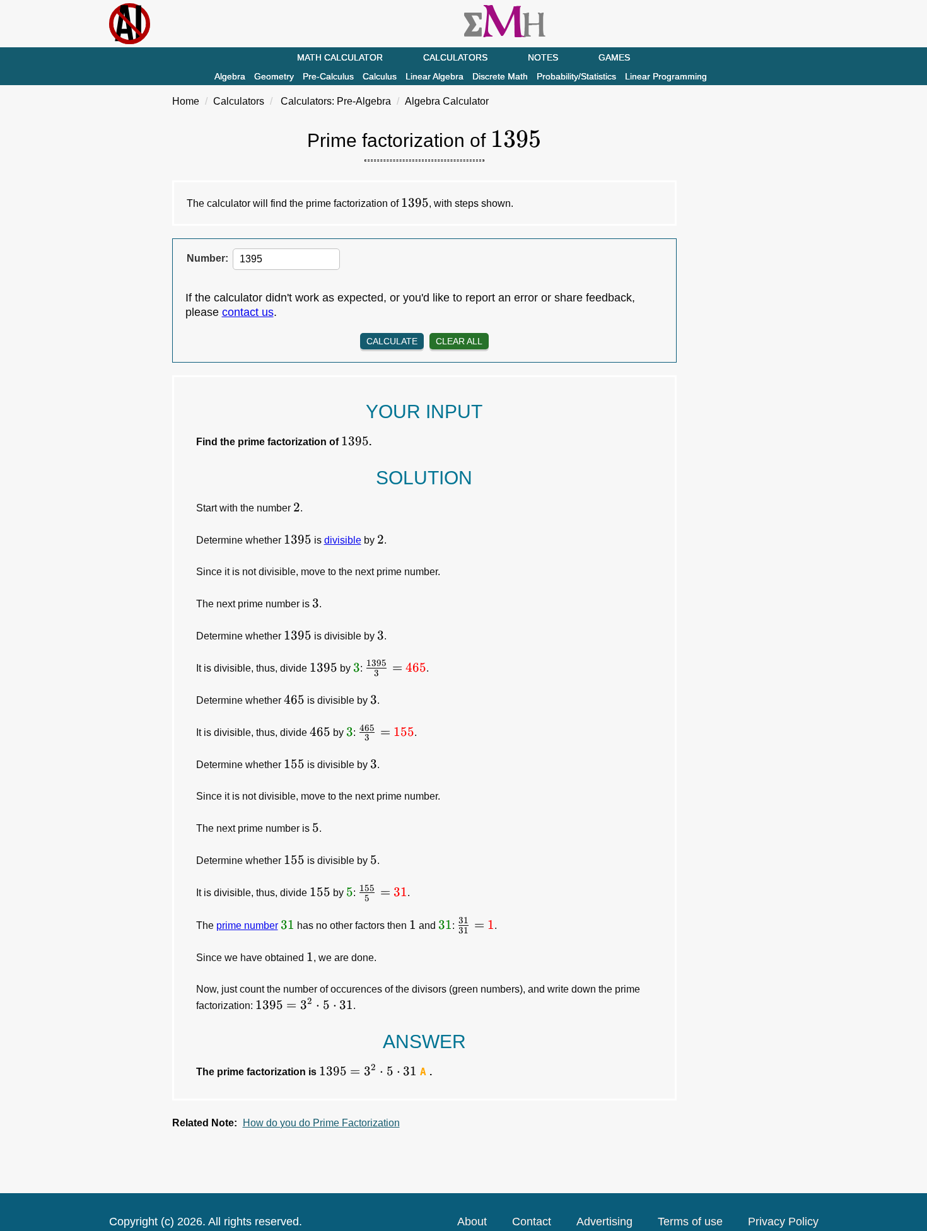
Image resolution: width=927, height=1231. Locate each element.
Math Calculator (340, 57)
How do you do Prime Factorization (321, 1122)
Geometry (274, 76)
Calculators (455, 57)
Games (614, 57)
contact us (248, 312)
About (472, 1221)
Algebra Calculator (447, 101)
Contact (531, 1221)
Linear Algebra (434, 76)
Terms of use (690, 1221)
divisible (342, 540)
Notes (543, 57)
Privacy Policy (783, 1221)
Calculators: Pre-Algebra (336, 101)
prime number (247, 925)
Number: (207, 258)
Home (185, 101)
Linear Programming (666, 76)
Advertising (604, 1221)
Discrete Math (500, 76)
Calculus (380, 76)
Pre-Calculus (328, 76)
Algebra (229, 76)
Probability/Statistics (576, 76)
